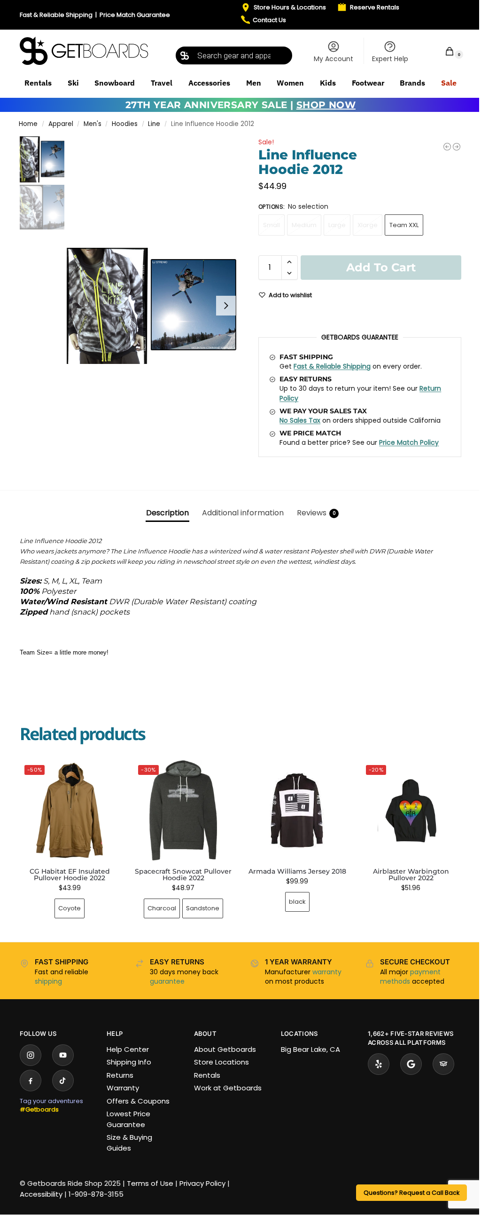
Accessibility (41, 1194)
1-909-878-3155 (96, 1194)
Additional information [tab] (243, 512)
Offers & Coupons (138, 1101)
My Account (333, 58)
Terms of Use (150, 1183)
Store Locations (221, 1062)
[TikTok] (63, 1080)
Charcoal (161, 908)
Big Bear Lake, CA (310, 1049)
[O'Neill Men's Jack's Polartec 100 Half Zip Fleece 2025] (447, 146)
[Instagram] (30, 1055)
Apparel (60, 123)
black (297, 901)
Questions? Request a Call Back (411, 1193)
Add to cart (381, 267)
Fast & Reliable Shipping (56, 14)
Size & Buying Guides (129, 1142)
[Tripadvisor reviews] (443, 1064)
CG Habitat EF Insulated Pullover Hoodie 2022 (70, 874)
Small (271, 225)
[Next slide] (226, 306)
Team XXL (404, 225)
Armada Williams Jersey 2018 (297, 871)
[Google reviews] (411, 1064)
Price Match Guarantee (135, 14)
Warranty (123, 1088)
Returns (120, 1075)
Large (337, 225)
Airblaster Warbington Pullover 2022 (411, 874)
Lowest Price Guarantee (128, 1119)
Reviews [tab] (316, 512)
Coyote (69, 908)
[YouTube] (63, 1055)
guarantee (167, 981)
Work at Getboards (228, 1088)
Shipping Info (129, 1062)
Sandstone (202, 908)
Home (28, 123)
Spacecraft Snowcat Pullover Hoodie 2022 (183, 874)
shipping (48, 981)
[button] (443, 51)
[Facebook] (30, 1080)
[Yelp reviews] (378, 1064)
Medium (304, 225)
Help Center (128, 1049)
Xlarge (367, 225)
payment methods (410, 976)
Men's (92, 123)
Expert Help (390, 58)
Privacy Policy (202, 1183)
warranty (326, 972)
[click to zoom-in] (153, 305)
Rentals (207, 1075)
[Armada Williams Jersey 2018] (297, 810)
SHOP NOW (326, 104)
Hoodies (125, 123)
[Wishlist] (105, 774)
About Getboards (225, 1049)
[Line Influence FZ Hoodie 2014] (456, 146)
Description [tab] (167, 512)
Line (154, 123)
